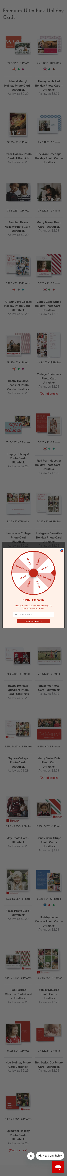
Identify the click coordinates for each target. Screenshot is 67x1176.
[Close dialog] (61, 550)
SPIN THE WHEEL (33, 621)
